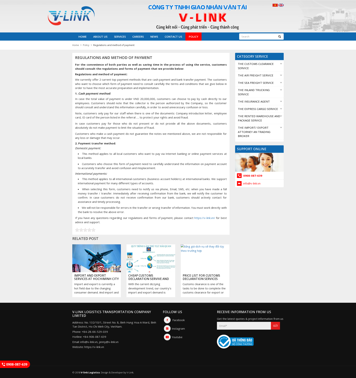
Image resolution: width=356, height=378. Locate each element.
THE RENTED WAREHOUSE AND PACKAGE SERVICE (259, 118)
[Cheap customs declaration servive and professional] (150, 262)
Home (82, 36)
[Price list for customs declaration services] (205, 262)
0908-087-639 (252, 175)
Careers (138, 36)
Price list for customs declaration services (201, 277)
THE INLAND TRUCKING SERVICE (254, 92)
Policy (193, 36)
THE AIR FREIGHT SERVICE (255, 75)
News (154, 36)
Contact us (173, 36)
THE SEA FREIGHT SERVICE (256, 83)
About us (100, 36)
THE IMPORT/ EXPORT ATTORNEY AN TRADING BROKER (254, 132)
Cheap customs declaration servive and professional (148, 278)
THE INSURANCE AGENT (254, 101)
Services (120, 36)
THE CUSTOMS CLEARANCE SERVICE (256, 66)
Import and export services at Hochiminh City (96, 277)
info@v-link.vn (252, 183)
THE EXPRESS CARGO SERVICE (258, 109)
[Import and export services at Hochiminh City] (96, 262)
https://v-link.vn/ (204, 218)
